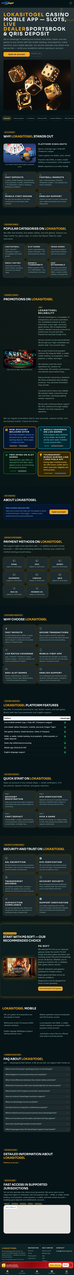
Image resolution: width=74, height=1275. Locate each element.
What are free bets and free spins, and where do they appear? (30, 1118)
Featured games (18, 118)
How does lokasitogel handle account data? (23, 1124)
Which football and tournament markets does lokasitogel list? (31, 1113)
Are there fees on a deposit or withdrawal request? (26, 1107)
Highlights (7, 118)
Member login (36, 53)
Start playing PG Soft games (50, 988)
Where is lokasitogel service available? (21, 1102)
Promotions (30, 118)
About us (30, 1251)
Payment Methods (56, 118)
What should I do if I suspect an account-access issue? (27, 1091)
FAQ (43, 1258)
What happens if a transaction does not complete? (26, 1074)
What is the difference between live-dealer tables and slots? (30, 1080)
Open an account (16, 54)
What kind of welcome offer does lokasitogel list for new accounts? (33, 1085)
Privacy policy (32, 1256)
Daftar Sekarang (55, 1265)
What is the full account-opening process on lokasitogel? (28, 1069)
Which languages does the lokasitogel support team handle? (30, 1129)
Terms (30, 1253)
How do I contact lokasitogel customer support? (25, 1096)
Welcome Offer (42, 118)
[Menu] (71, 3)
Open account (59, 512)
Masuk (65, 1265)
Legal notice (31, 1258)
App (43, 1256)
